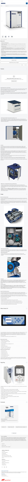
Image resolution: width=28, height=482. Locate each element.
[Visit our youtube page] (6, 467)
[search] (27, 1)
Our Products (3, 451)
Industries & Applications (5, 452)
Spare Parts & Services (4, 454)
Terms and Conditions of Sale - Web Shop (7, 456)
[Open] (27, 3)
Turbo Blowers (3, 461)
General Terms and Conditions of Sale (6, 455)
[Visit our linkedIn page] (4, 467)
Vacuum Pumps (3, 463)
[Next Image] (26, 21)
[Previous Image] (2, 21)
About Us (3, 457)
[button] (14, 69)
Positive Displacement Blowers (5, 460)
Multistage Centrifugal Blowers (5, 462)
